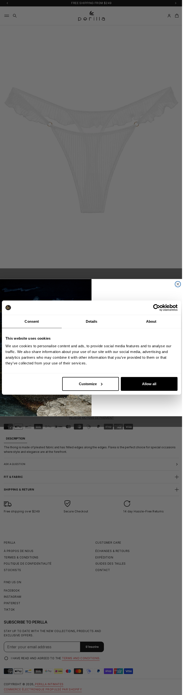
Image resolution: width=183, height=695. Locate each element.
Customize (88, 384)
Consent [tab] (32, 321)
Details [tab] (91, 321)
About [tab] (151, 321)
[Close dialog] (176, 284)
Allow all (149, 384)
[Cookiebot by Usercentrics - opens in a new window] (157, 307)
